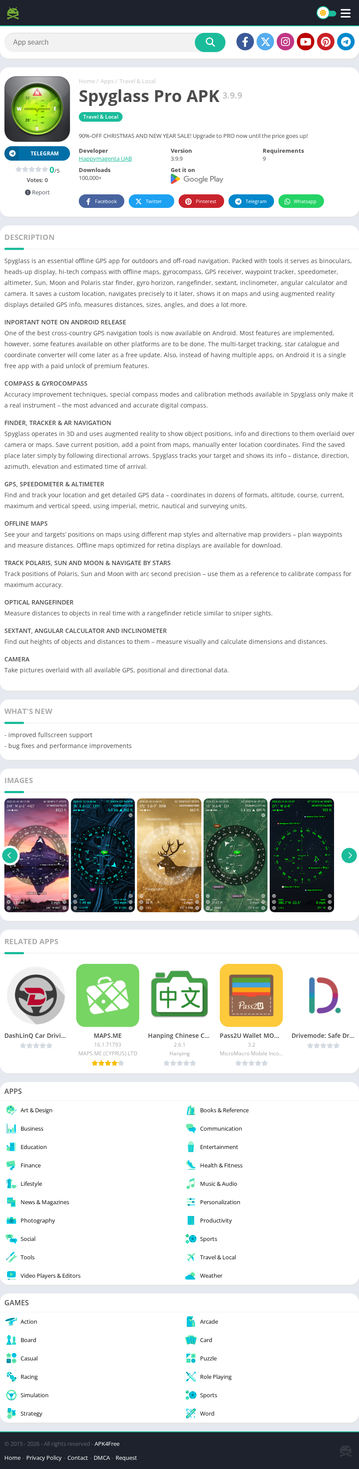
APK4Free (107, 1444)
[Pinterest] (325, 41)
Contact (77, 1458)
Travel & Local (137, 81)
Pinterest (206, 201)
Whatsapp (305, 201)
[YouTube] (305, 41)
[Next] (349, 855)
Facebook (106, 201)
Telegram (256, 201)
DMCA (102, 1458)
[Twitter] (265, 41)
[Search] (210, 42)
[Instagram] (285, 41)
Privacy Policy (44, 1458)
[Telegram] (346, 41)
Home (87, 81)
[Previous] (10, 855)
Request (126, 1458)
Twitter (154, 201)
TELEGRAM (45, 153)
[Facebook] (245, 41)
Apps (107, 81)
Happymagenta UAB (105, 158)
